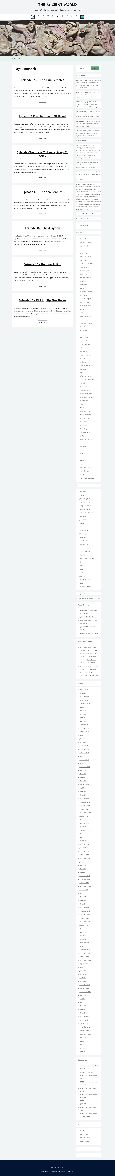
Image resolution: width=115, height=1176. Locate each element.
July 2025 (82, 707)
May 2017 (82, 869)
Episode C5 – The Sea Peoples (42, 192)
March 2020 (83, 795)
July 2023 (82, 735)
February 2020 (84, 798)
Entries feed (83, 1134)
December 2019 (84, 802)
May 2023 (82, 742)
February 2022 (84, 760)
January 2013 (83, 1020)
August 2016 (83, 890)
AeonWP (71, 1171)
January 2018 (83, 848)
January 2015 (83, 946)
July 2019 (82, 820)
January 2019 (83, 827)
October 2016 (84, 883)
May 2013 (82, 1006)
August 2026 (83, 689)
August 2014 (83, 964)
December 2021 (84, 767)
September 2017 (85, 858)
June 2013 (82, 1002)
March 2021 (83, 781)
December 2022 (84, 746)
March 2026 (83, 693)
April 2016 (82, 900)
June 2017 (82, 865)
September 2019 (85, 812)
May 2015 (82, 936)
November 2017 (84, 851)
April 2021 (82, 777)
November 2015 (84, 914)
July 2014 (82, 967)
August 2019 (83, 816)
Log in (81, 1130)
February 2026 (84, 696)
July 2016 (82, 893)
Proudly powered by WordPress (49, 1171)
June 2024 (82, 721)
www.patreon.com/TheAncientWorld (88, 599)
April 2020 (82, 791)
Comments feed (84, 1137)
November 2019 (84, 805)
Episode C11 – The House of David (42, 116)
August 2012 (83, 1037)
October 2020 (84, 784)
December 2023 (84, 725)
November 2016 (84, 879)
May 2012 (82, 1048)
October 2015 (84, 918)
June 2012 (82, 1045)
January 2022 (83, 763)
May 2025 (82, 714)
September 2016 (85, 886)
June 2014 (82, 971)
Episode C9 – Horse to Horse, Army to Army (42, 154)
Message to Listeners (86, 1072)
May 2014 (82, 974)
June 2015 (82, 932)
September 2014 (85, 960)
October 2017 (84, 855)
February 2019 (84, 823)
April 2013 (82, 1009)
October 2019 (84, 809)
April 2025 (82, 718)
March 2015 (83, 939)
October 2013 (84, 988)
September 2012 (85, 1034)
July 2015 (82, 929)
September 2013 (85, 992)
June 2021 (82, 770)
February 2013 (84, 1016)
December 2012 (84, 1023)
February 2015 (84, 943)
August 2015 (83, 925)
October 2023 (84, 732)
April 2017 (82, 872)
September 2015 (85, 921)
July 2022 (82, 756)
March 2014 (83, 981)
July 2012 (82, 1041)
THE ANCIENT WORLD (57, 5)
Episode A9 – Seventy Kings (88, 633)
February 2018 (84, 844)
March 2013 (83, 1013)
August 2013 (83, 995)
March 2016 (83, 904)
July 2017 (82, 862)
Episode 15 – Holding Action (42, 264)
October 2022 (84, 753)
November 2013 (84, 985)
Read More (43, 102)
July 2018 (82, 834)
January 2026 (83, 700)
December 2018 (84, 830)
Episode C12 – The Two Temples (42, 80)
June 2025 (82, 711)
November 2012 (84, 1027)
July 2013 (82, 999)
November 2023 (84, 728)
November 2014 (84, 953)
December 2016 (84, 876)
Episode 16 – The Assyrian (42, 228)
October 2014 (84, 957)
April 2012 (82, 1052)
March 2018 (83, 841)
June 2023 (82, 739)
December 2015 (84, 911)
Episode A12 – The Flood (87, 617)
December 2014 (84, 950)
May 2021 (82, 774)
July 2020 (82, 788)
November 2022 (84, 749)
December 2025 (84, 703)
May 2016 (82, 897)
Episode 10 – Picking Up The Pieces (42, 300)
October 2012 (84, 1030)
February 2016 (84, 907)
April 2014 (82, 978)
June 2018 (82, 837)
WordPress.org (84, 1141)
